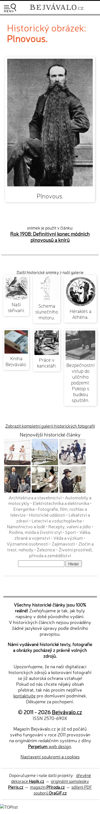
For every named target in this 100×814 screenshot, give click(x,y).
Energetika (23, 509)
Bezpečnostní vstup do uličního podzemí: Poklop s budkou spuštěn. (80, 382)
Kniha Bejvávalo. (16, 361)
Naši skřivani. (16, 307)
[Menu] (10, 8)
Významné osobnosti (27, 544)
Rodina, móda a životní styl (35, 532)
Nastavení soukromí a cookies (50, 756)
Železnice (46, 549)
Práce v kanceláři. (47, 362)
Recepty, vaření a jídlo (69, 526)
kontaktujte (24, 695)
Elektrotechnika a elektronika (61, 503)
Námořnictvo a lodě (26, 526)
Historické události (47, 515)
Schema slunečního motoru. (46, 311)
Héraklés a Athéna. (80, 314)
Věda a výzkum (68, 538)
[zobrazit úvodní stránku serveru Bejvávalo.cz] (56, 11)
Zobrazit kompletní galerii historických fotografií (50, 426)
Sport (70, 532)
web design (49, 746)
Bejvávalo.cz (67, 712)
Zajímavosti (63, 544)
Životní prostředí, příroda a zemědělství (61, 552)
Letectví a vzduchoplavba (57, 520)
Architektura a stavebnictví (35, 497)
